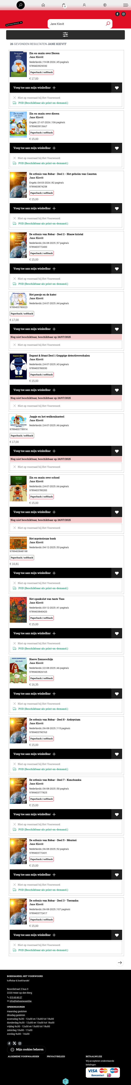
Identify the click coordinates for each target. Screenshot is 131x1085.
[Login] (84, 5)
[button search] (108, 23)
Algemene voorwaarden (23, 1056)
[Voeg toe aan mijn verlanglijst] (116, 87)
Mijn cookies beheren (29, 1049)
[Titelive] (65, 1081)
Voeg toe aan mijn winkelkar (31, 87)
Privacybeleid (56, 1056)
